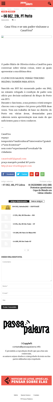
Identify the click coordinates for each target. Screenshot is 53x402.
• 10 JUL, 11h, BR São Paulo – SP (23, 224)
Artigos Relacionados (19, 201)
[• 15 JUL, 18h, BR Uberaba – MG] (6, 217)
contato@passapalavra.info (26, 346)
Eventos (16, 9)
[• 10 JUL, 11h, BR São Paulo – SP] (6, 226)
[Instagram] (27, 367)
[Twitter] (32, 367)
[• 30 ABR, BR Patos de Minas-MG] (6, 235)
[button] (49, 3)
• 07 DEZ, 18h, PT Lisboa (13, 185)
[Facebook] (21, 367)
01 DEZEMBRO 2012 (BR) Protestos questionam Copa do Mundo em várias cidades (40, 189)
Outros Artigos (37, 201)
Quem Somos (25, 395)
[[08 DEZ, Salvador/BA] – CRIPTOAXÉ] (6, 207)
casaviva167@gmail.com (13, 158)
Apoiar (9, 9)
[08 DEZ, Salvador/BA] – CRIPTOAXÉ (25, 206)
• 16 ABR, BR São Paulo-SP (21, 241)
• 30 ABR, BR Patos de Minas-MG (24, 233)
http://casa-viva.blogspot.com (16, 166)
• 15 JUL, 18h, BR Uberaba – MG (23, 215)
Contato (36, 395)
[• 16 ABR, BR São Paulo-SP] (6, 243)
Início (3, 9)
